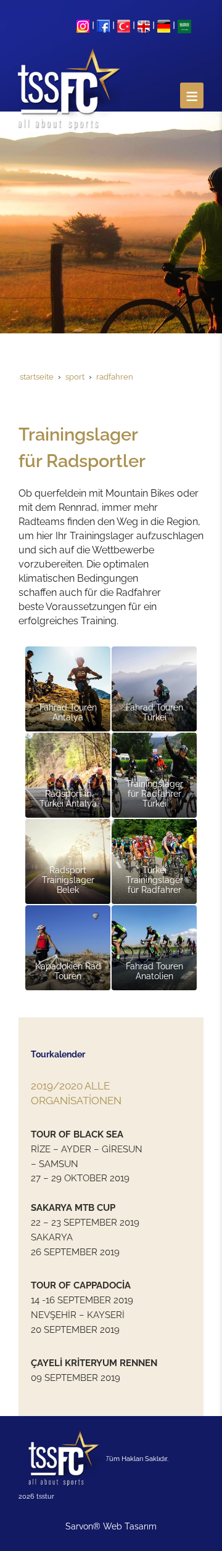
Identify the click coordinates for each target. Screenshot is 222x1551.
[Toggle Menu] (192, 95)
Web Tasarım (130, 1526)
